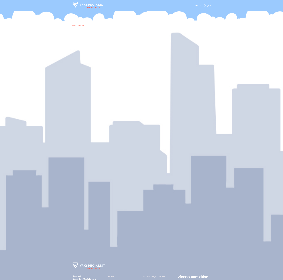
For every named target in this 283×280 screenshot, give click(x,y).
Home (74, 26)
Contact (197, 5)
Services (81, 26)
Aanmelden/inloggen (154, 276)
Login (207, 5)
